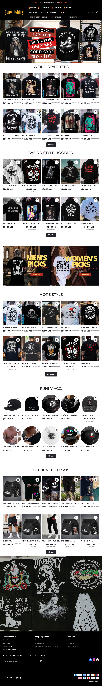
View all (51, 145)
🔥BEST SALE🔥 (33, 8)
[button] (88, 12)
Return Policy (39, 640)
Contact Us (7, 643)
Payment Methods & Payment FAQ (46, 646)
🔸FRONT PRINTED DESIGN (37, 17)
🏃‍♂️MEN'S (45, 8)
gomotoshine (95, 681)
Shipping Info (39, 643)
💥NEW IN (67, 8)
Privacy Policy (7, 646)
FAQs (69, 640)
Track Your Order (73, 646)
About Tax (71, 643)
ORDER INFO (72, 17)
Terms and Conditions (10, 649)
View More (51, 374)
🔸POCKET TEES (66, 12)
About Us (6, 640)
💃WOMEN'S (56, 8)
